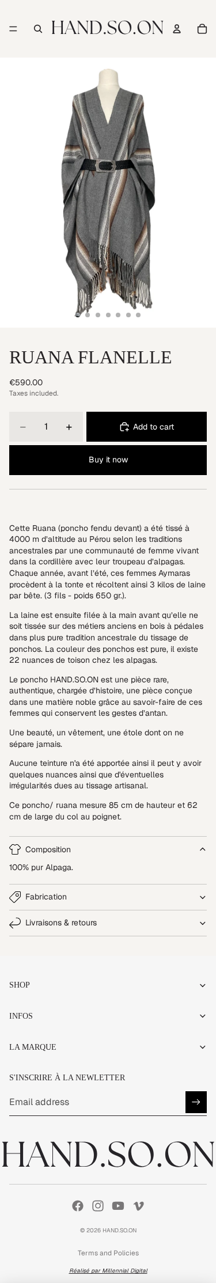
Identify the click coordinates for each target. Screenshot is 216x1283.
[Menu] (13, 29)
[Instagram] (98, 1206)
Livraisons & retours (61, 922)
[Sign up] (196, 1102)
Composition (48, 849)
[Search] (38, 28)
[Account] (177, 28)
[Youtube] (118, 1206)
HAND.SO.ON (120, 1230)
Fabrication (46, 896)
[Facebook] (78, 1206)
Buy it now (108, 459)
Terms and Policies (108, 1253)
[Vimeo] (138, 1206)
